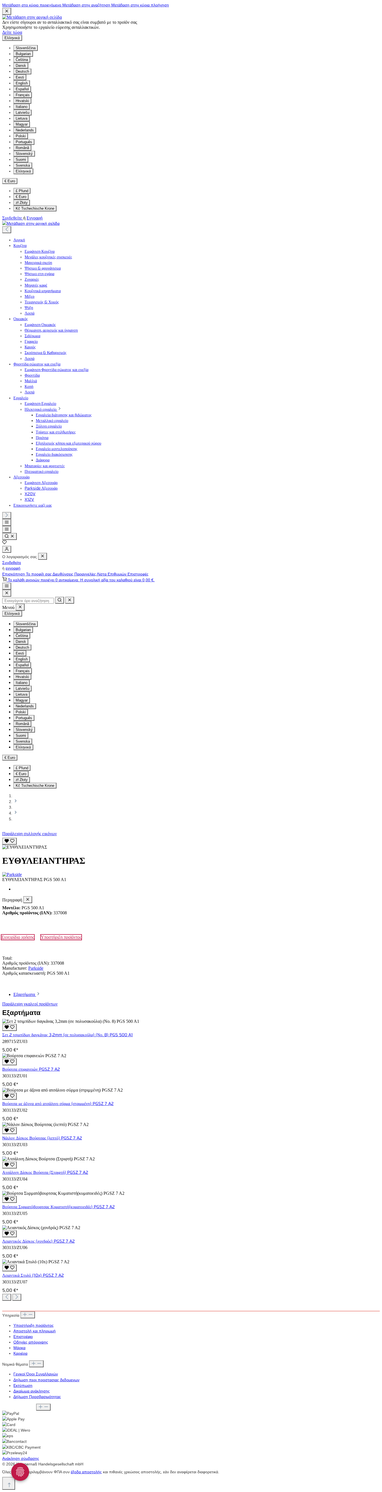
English (22, 83)
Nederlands (25, 130)
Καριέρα (20, 1353)
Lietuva (21, 118)
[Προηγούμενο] (6, 229)
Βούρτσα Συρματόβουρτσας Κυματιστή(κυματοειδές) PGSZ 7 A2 (58, 1206)
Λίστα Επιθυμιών (112, 574)
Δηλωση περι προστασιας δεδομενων (46, 1380)
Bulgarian (23, 54)
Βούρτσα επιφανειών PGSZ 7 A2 (31, 1069)
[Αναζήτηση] (9, 536)
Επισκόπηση (14, 574)
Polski (21, 136)
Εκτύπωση (22, 1385)
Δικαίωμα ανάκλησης (31, 1391)
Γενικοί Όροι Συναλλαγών (35, 1374)
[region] (191, 843)
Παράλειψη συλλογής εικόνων (29, 833)
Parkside (35, 968)
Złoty (22, 202)
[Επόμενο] (6, 515)
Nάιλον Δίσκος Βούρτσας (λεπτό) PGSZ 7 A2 (42, 1138)
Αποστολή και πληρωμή (34, 1331)
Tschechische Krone (35, 208)
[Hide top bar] (6, 11)
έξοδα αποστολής (86, 1472)
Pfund (22, 191)
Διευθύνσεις (63, 574)
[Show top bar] (6, 586)
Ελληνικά (23, 171)
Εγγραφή (35, 218)
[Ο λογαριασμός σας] (6, 549)
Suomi (21, 159)
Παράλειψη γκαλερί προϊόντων (30, 1004)
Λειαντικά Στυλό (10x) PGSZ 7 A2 (33, 1275)
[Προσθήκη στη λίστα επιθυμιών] (9, 841)
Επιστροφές (138, 574)
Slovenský (24, 154)
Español (22, 89)
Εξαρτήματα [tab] (24, 994)
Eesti (20, 77)
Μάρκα (19, 1347)
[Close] (6, 593)
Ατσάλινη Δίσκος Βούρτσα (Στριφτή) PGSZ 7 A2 (45, 1172)
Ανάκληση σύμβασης (20, 1458)
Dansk (21, 65)
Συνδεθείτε (12, 218)
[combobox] (28, 601)
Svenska (23, 165)
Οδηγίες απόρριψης (30, 1342)
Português (24, 142)
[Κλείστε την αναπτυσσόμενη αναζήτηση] (69, 600)
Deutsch (22, 71)
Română (22, 148)
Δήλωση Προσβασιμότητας (37, 1396)
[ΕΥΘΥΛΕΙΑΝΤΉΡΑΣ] (24, 847)
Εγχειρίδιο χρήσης (17, 937)
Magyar (22, 124)
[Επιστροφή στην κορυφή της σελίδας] (8, 1483)
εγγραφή (13, 568)
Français (23, 95)
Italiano (21, 107)
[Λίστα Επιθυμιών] (4, 543)
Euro (21, 197)
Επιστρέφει (23, 1336)
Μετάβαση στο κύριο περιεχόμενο (32, 5)
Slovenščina (26, 48)
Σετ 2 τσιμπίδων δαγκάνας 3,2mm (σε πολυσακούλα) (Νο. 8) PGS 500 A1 (67, 1034)
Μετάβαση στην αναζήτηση (86, 5)
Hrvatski (22, 101)
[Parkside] (191, 874)
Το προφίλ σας (39, 574)
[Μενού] (6, 522)
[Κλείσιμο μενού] (42, 556)
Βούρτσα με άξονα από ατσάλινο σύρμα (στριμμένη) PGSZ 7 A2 (58, 1103)
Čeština (22, 60)
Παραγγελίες (85, 574)
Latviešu (22, 112)
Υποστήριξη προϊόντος (61, 937)
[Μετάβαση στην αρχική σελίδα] (32, 17)
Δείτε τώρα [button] (12, 32)
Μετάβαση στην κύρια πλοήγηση (140, 5)
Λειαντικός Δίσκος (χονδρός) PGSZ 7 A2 (38, 1241)
